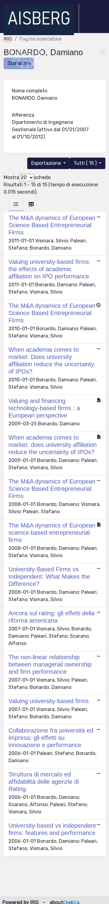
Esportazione (46, 163)
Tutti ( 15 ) (86, 163)
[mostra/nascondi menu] (102, 53)
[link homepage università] (25, 52)
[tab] (16, 204)
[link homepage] (41, 20)
